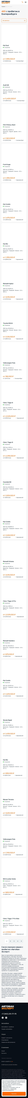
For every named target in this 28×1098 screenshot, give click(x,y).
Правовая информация (6, 1058)
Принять (14, 1094)
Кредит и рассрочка (6, 1037)
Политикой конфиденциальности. (9, 1089)
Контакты (3, 1053)
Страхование (4, 1040)
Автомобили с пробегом (7, 1026)
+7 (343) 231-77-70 (8, 1014)
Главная (3, 6)
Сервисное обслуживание (8, 1042)
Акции (3, 1051)
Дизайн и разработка (7, 1061)
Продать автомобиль (6, 1029)
